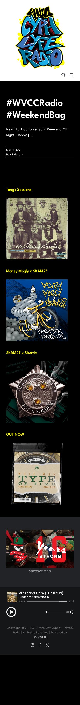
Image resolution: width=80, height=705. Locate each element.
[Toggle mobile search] (63, 75)
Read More (13, 154)
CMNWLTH (40, 637)
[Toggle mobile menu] (72, 75)
